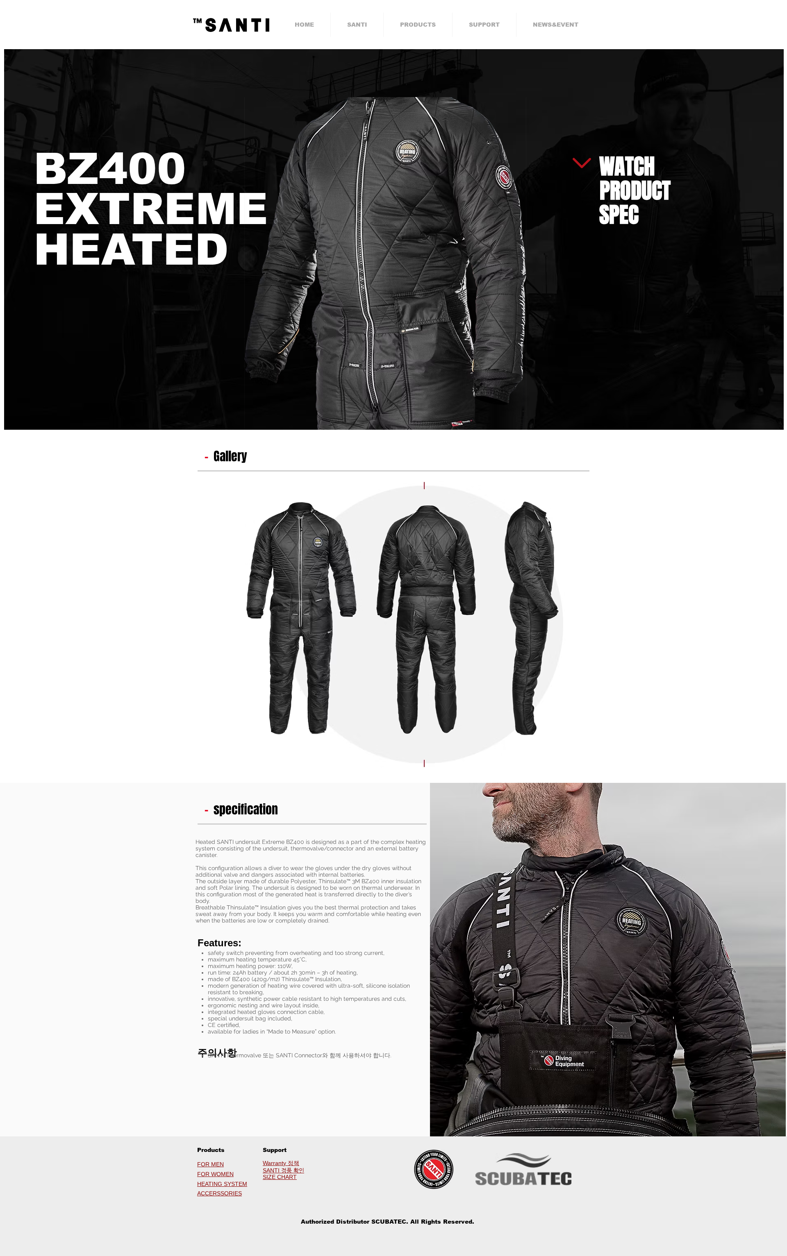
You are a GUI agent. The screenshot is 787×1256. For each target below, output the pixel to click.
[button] (356, 25)
